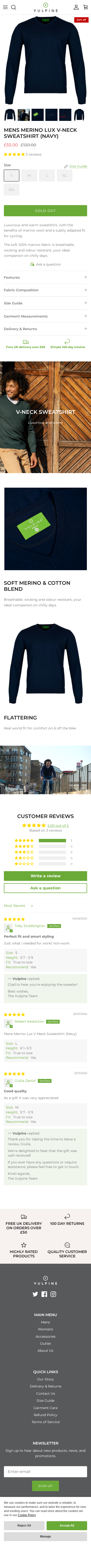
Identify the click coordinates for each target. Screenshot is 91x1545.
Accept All (67, 1525)
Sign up (45, 1486)
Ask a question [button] (45, 888)
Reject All (24, 1525)
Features (12, 277)
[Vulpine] (45, 7)
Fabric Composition (21, 290)
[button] (15, 154)
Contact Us (45, 1393)
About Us (45, 1350)
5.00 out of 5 (58, 825)
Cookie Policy (27, 1515)
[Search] (16, 7)
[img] (14, 919)
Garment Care (45, 1408)
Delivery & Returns (20, 329)
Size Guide (13, 303)
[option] (45, 60)
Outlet (45, 1343)
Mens (45, 1322)
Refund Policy (45, 1415)
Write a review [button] (46, 876)
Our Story (45, 1379)
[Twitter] (35, 1294)
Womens (45, 1329)
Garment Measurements (26, 316)
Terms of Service (46, 1422)
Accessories (46, 1336)
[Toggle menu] (5, 7)
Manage (45, 1536)
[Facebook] (44, 1294)
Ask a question (48, 264)
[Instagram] (53, 1294)
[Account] (75, 7)
